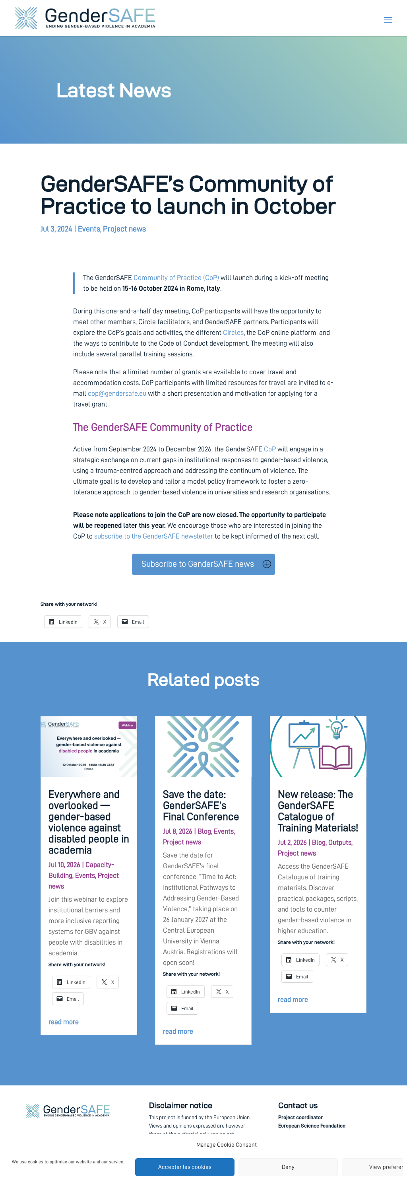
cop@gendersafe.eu (117, 393)
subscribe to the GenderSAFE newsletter (153, 536)
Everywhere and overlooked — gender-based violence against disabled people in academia (88, 822)
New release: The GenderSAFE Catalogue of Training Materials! (318, 811)
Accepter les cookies (184, 1167)
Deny (288, 1167)
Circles (233, 332)
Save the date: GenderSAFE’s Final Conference (201, 805)
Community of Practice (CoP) (176, 277)
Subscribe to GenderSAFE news (197, 564)
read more (63, 1021)
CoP (270, 449)
